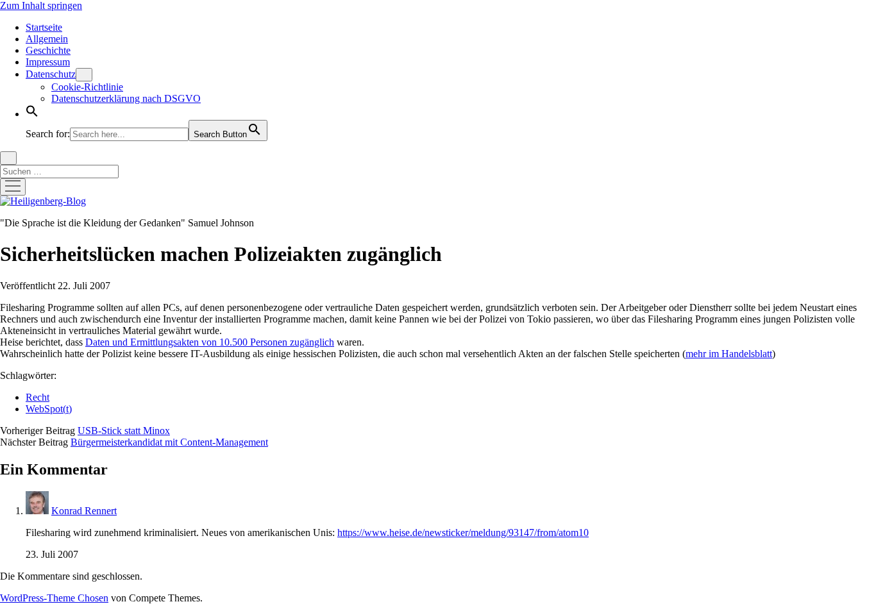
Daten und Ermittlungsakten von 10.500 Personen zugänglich (209, 342)
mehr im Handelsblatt (729, 353)
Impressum (48, 61)
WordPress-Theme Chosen (54, 597)
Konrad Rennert (84, 510)
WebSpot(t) (49, 408)
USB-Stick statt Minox (124, 430)
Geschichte (48, 50)
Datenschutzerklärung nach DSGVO (126, 98)
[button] (32, 113)
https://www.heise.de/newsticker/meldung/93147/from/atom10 (463, 532)
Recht (37, 397)
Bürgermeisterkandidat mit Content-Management (169, 442)
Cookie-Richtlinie (87, 86)
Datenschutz (51, 74)
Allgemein (47, 38)
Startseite (44, 27)
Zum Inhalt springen (41, 5)
